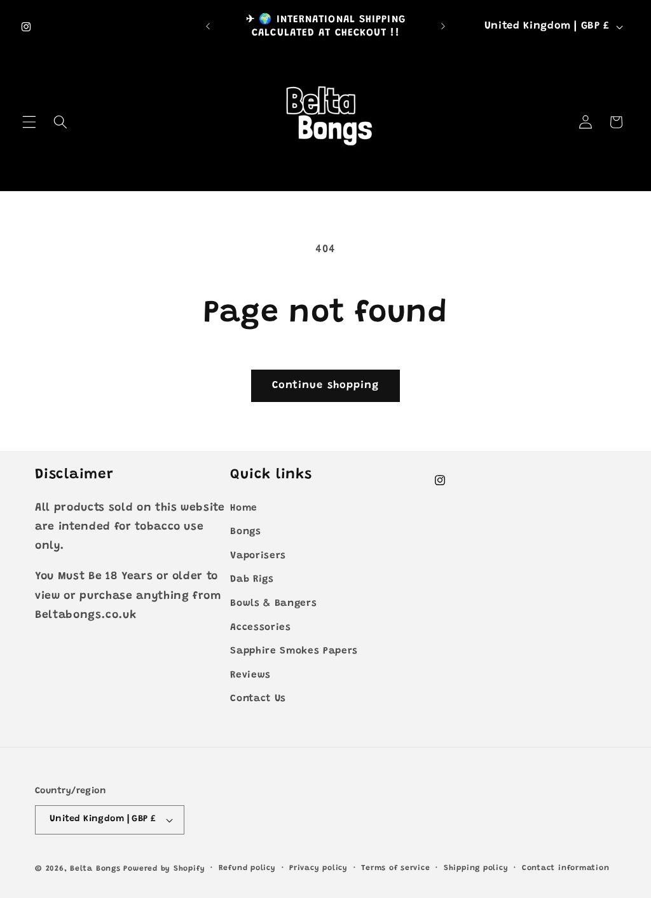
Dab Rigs (251, 579)
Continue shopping (326, 385)
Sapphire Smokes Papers (294, 651)
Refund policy (247, 868)
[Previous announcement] (208, 26)
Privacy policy (318, 868)
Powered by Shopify (164, 869)
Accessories (260, 628)
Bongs (245, 532)
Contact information (566, 868)
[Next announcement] (443, 26)
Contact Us (258, 699)
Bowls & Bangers (273, 603)
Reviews (250, 675)
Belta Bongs (95, 869)
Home (243, 508)
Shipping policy (476, 868)
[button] (29, 122)
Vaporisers (258, 556)
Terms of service (395, 868)
